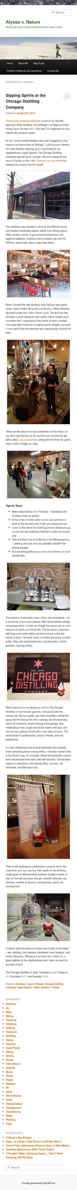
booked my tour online (50, 160)
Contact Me (53, 70)
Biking (9, 1016)
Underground (13, 1107)
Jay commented (28, 439)
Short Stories (13, 1095)
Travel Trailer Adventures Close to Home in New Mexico (38, 1145)
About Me (23, 63)
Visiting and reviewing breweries (23, 121)
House (9, 1059)
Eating (9, 1040)
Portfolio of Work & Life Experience (24, 70)
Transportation (14, 1103)
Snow (9, 1099)
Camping (11, 1020)
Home (10, 63)
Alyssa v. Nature (23, 21)
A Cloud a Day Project (18, 1137)
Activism (11, 1004)
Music (9, 1072)
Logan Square (24, 987)
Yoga (9, 1123)
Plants (9, 1075)
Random (11, 1083)
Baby (9, 1012)
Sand (9, 1091)
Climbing (11, 1024)
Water (9, 1115)
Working (11, 1119)
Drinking (20, 984)
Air (7, 1008)
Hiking (9, 1052)
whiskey (45, 987)
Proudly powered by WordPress (38, 1183)
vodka (36, 987)
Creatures (11, 1032)
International (13, 1063)
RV (7, 1087)
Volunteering (13, 1111)
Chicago (39, 984)
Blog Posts (38, 63)
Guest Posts (13, 1048)
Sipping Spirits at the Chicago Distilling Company (26, 101)
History (10, 1055)
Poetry (9, 1079)
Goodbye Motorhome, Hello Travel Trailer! (30, 1149)
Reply (55, 987)
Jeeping (10, 1067)
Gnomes (11, 1044)
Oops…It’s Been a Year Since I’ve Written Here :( (34, 1141)
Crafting (10, 1028)
